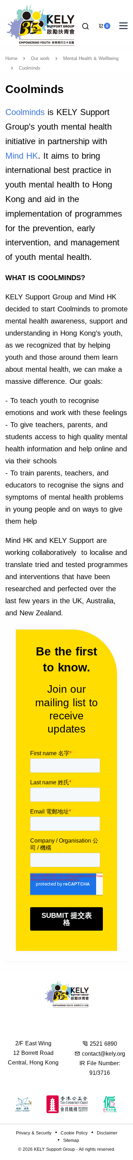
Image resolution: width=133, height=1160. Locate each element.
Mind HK (21, 155)
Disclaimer (107, 1133)
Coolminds (25, 112)
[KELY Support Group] (40, 24)
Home (11, 58)
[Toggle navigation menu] (123, 25)
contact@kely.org (103, 1054)
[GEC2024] (110, 1104)
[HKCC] (67, 1104)
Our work (40, 58)
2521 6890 (103, 1044)
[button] (85, 26)
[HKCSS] (23, 1104)
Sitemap (71, 1140)
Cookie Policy (74, 1133)
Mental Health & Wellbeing (90, 58)
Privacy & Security (33, 1133)
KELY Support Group (54, 1149)
